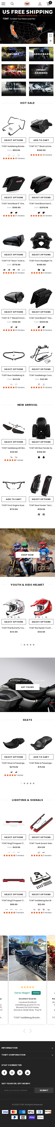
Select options (13, 140)
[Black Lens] (43, 852)
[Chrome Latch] (11, 213)
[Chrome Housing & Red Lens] (16, 909)
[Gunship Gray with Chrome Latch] (18, 270)
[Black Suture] (16, 772)
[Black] (9, 155)
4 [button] (30, 645)
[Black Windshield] (39, 270)
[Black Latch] (16, 213)
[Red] (16, 457)
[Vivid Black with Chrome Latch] (9, 270)
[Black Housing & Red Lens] (6, 909)
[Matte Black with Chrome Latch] (14, 270)
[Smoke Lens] (14, 852)
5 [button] (33, 645)
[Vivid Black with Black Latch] (4, 270)
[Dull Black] (11, 384)
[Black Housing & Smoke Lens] (43, 909)
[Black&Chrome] (14, 155)
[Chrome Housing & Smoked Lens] (21, 909)
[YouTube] (27, 1072)
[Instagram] (12, 1072)
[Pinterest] (20, 1072)
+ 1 (23, 270)
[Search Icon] (12, 3)
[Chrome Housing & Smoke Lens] (48, 909)
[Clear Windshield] (43, 270)
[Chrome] (16, 384)
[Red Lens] (9, 852)
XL (19, 617)
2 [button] (24, 645)
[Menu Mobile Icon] (3, 4)
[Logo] (27, 4)
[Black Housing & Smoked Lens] (11, 909)
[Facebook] (4, 1072)
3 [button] (27, 645)
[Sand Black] (18, 155)
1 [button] (21, 645)
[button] (25, 1031)
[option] (14, 613)
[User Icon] (40, 3)
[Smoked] (11, 457)
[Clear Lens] (18, 852)
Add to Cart (41, 140)
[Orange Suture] (11, 772)
